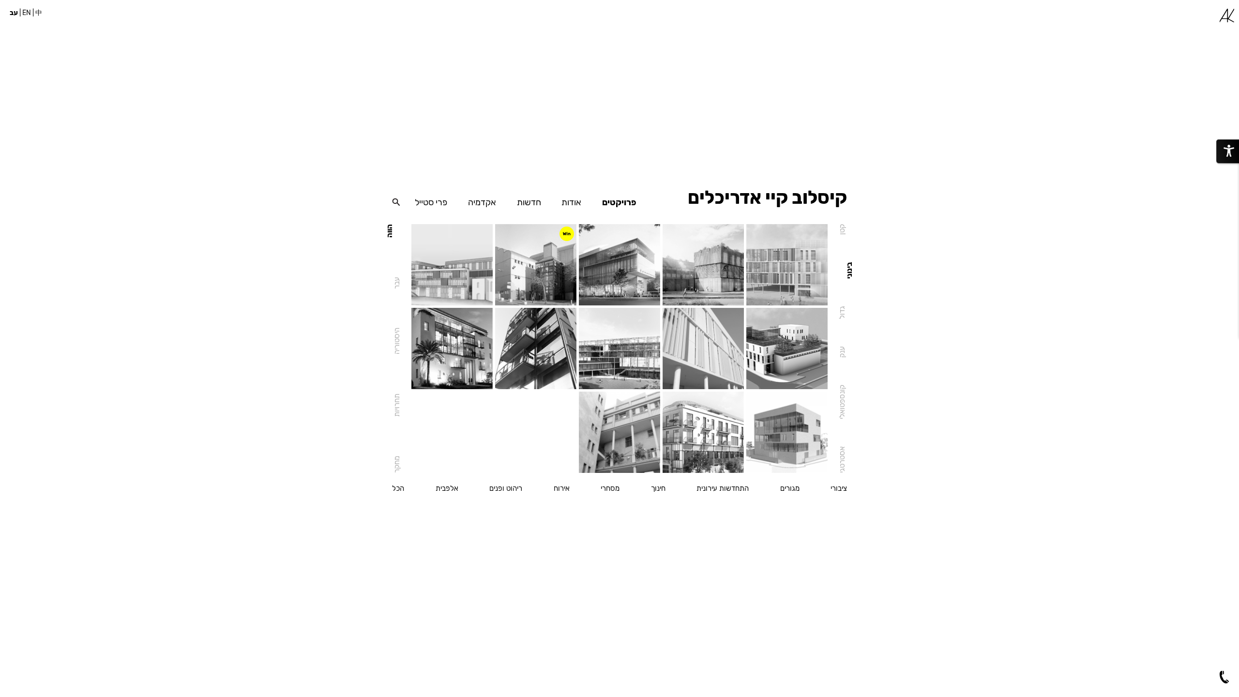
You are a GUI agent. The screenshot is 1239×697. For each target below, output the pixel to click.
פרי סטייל (431, 202)
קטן (842, 229)
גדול (842, 312)
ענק (842, 352)
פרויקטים (619, 202)
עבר (397, 283)
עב (14, 13)
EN (26, 13)
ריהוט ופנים (505, 488)
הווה (389, 231)
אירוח (562, 488)
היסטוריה (397, 341)
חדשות (529, 202)
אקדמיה (482, 202)
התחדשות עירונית (722, 488)
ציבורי (839, 488)
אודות (571, 202)
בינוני (849, 270)
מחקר (397, 464)
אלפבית (447, 488)
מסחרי (610, 488)
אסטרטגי (842, 459)
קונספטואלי (842, 402)
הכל (398, 488)
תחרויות (397, 405)
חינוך (658, 488)
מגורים (790, 488)
